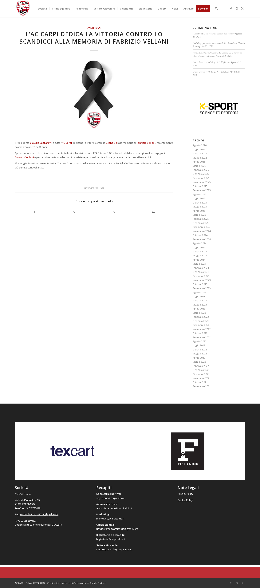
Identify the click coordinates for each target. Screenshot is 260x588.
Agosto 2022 (200, 341)
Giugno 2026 (200, 153)
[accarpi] (23, 8)
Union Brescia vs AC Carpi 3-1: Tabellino (211, 71)
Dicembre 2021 (201, 374)
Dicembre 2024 (201, 227)
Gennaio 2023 (201, 321)
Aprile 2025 (199, 210)
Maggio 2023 (200, 304)
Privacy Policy (185, 493)
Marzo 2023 (199, 312)
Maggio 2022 (200, 353)
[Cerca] (216, 8)
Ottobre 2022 (200, 333)
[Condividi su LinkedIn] (153, 212)
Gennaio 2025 (201, 223)
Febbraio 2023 (201, 316)
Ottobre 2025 (200, 186)
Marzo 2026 (199, 166)
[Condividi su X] (74, 212)
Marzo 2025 (199, 214)
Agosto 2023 (200, 292)
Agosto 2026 (200, 145)
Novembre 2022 (202, 329)
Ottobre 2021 (200, 382)
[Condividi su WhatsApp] (114, 212)
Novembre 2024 (202, 231)
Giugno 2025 (200, 202)
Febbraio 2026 (201, 170)
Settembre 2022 (202, 337)
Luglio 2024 (199, 247)
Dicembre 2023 (201, 276)
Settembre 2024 (202, 239)
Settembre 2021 (202, 386)
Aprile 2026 (199, 161)
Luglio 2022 (199, 345)
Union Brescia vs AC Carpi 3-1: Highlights (211, 62)
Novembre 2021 (202, 378)
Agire (58, 583)
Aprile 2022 (199, 357)
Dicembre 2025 (201, 178)
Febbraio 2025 (201, 218)
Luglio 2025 (199, 198)
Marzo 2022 (199, 361)
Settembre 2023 (202, 288)
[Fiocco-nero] (94, 97)
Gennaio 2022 (201, 370)
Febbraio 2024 (201, 268)
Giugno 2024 (200, 251)
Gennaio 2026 (201, 174)
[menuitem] (42, 8)
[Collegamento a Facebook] (231, 8)
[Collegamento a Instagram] (236, 8)
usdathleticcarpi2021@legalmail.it (39, 514)
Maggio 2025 (200, 206)
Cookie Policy (185, 500)
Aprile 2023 (199, 308)
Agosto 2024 (200, 243)
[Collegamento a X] (242, 8)
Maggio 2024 (200, 255)
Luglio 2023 (199, 296)
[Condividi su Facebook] (35, 212)
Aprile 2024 (199, 259)
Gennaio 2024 (201, 272)
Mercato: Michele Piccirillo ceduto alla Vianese (213, 33)
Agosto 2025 (200, 194)
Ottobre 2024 (200, 235)
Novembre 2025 (202, 182)
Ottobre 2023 (200, 284)
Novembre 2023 (202, 280)
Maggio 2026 (200, 157)
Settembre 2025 (202, 190)
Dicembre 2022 (201, 325)
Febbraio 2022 (201, 366)
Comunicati (94, 28)
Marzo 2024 (199, 263)
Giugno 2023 (200, 300)
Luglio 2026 (199, 149)
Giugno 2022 (200, 349)
